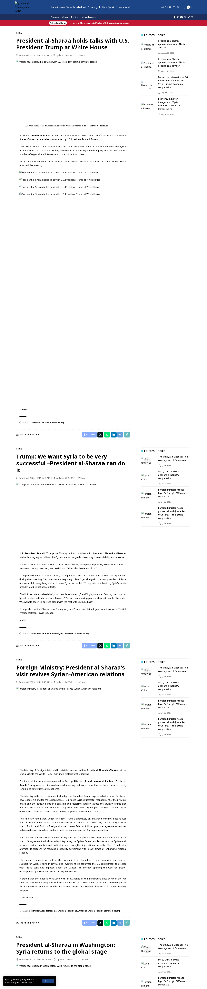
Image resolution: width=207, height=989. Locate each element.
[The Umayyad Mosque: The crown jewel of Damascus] (147, 461)
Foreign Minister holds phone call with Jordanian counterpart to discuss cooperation (171, 513)
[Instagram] (185, 17)
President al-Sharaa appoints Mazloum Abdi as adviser (172, 44)
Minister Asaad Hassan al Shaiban (48, 910)
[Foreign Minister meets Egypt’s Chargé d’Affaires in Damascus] (147, 496)
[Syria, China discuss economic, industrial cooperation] (147, 477)
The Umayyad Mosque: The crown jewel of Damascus (173, 946)
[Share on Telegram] (120, 434)
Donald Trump (90, 139)
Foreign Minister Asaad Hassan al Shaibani (89, 781)
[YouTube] (181, 17)
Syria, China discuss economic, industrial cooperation (169, 475)
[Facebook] (174, 17)
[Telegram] (188, 17)
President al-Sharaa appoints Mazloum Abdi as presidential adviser (172, 62)
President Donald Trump (108, 910)
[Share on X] (100, 434)
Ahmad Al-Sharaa (41, 135)
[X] (178, 17)
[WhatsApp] (192, 17)
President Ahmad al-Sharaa (109, 553)
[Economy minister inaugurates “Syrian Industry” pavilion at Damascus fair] (147, 106)
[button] (48, 981)
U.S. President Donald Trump (36, 553)
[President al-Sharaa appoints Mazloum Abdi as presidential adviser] (147, 65)
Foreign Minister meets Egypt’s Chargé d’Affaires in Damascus (172, 493)
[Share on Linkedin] (114, 434)
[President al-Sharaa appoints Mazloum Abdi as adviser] (147, 47)
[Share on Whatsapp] (107, 434)
